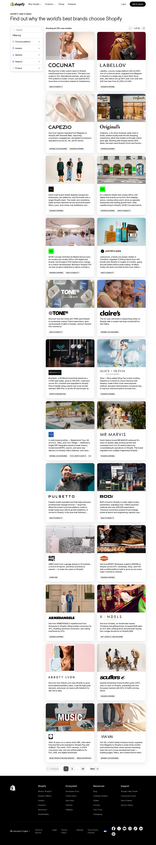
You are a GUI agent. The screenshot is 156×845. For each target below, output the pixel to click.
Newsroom (42, 809)
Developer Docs (72, 791)
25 (83, 769)
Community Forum (128, 796)
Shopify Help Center (129, 791)
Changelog (97, 814)
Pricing (61, 4)
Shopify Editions (44, 796)
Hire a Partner (126, 800)
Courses (96, 805)
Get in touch (137, 4)
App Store (70, 800)
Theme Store (71, 796)
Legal (54, 830)
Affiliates (69, 809)
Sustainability (43, 814)
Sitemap (79, 830)
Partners (69, 805)
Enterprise (72, 4)
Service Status (127, 805)
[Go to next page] (143, 28)
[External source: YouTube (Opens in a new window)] (124, 828)
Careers (41, 800)
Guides (96, 800)
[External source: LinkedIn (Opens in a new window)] (141, 828)
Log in (123, 4)
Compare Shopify (100, 796)
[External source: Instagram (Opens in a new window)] (130, 828)
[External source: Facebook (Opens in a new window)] (113, 828)
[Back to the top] (12, 788)
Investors (42, 805)
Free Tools (97, 809)
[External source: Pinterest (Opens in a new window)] (113, 834)
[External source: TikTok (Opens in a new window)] (135, 828)
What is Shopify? (45, 791)
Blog (95, 791)
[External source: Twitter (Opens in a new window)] (119, 828)
